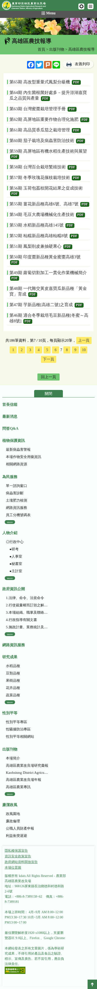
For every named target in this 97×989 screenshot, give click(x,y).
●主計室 (14, 571)
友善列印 (82, 64)
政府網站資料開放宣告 (21, 862)
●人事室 (14, 556)
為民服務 (9, 477)
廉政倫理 (13, 821)
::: (2, 41)
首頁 (41, 49)
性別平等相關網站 (20, 736)
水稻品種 (13, 666)
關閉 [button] (48, 394)
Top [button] (92, 984)
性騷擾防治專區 (18, 729)
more (10, 522)
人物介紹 (9, 533)
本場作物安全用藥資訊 (23, 457)
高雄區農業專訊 (18, 787)
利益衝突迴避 (16, 836)
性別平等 (9, 713)
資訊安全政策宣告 (18, 856)
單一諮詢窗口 (16, 486)
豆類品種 (13, 673)
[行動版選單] (90, 6)
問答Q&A (10, 428)
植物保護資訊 (13, 440)
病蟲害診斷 (15, 493)
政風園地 (13, 814)
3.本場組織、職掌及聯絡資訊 (27, 612)
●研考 (12, 549)
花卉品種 (13, 688)
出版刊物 (56, 49)
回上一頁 (48, 377)
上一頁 (83, 340)
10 (84, 350)
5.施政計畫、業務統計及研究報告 (27, 627)
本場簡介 (13, 758)
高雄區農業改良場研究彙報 (27, 765)
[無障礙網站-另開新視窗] (15, 971)
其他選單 (81, 6)
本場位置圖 (13, 867)
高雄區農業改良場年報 (23, 780)
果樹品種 (13, 680)
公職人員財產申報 (20, 828)
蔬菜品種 (13, 695)
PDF (76, 82)
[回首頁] (26, 6)
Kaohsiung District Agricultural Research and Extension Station (27, 772)
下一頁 (48, 359)
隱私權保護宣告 (16, 850)
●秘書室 (14, 564)
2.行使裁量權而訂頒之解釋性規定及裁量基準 (27, 605)
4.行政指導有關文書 (21, 620)
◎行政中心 (15, 542)
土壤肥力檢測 (16, 500)
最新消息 (9, 416)
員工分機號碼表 (18, 515)
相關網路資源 (16, 464)
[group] (48, 26)
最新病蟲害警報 (18, 449)
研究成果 (9, 657)
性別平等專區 (16, 722)
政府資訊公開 (13, 589)
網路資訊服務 (16, 508)
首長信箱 (9, 404)
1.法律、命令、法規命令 (25, 598)
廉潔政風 (9, 805)
